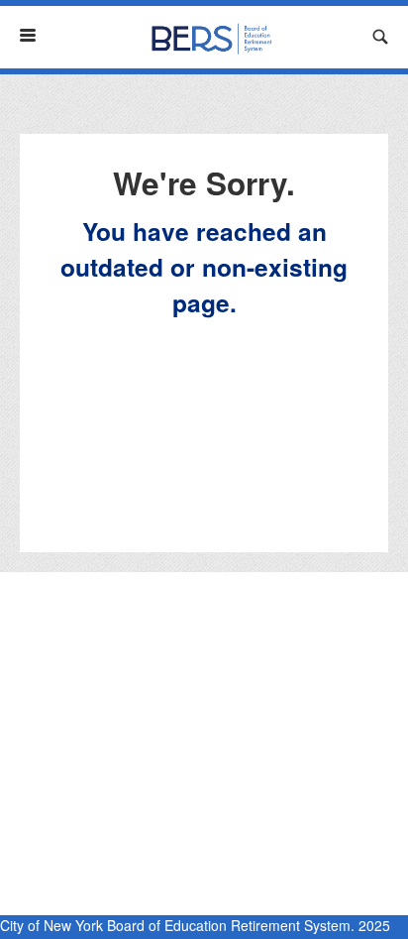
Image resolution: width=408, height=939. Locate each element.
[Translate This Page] (348, 38)
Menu (35, 35)
